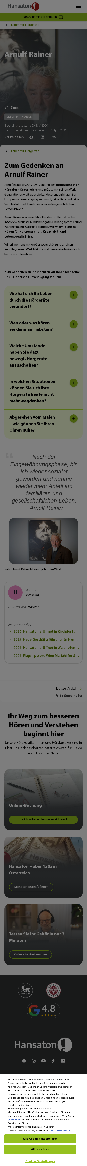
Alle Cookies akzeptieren (40, 1138)
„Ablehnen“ (15, 1120)
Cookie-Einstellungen (40, 1161)
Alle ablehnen (40, 1149)
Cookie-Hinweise (60, 1130)
